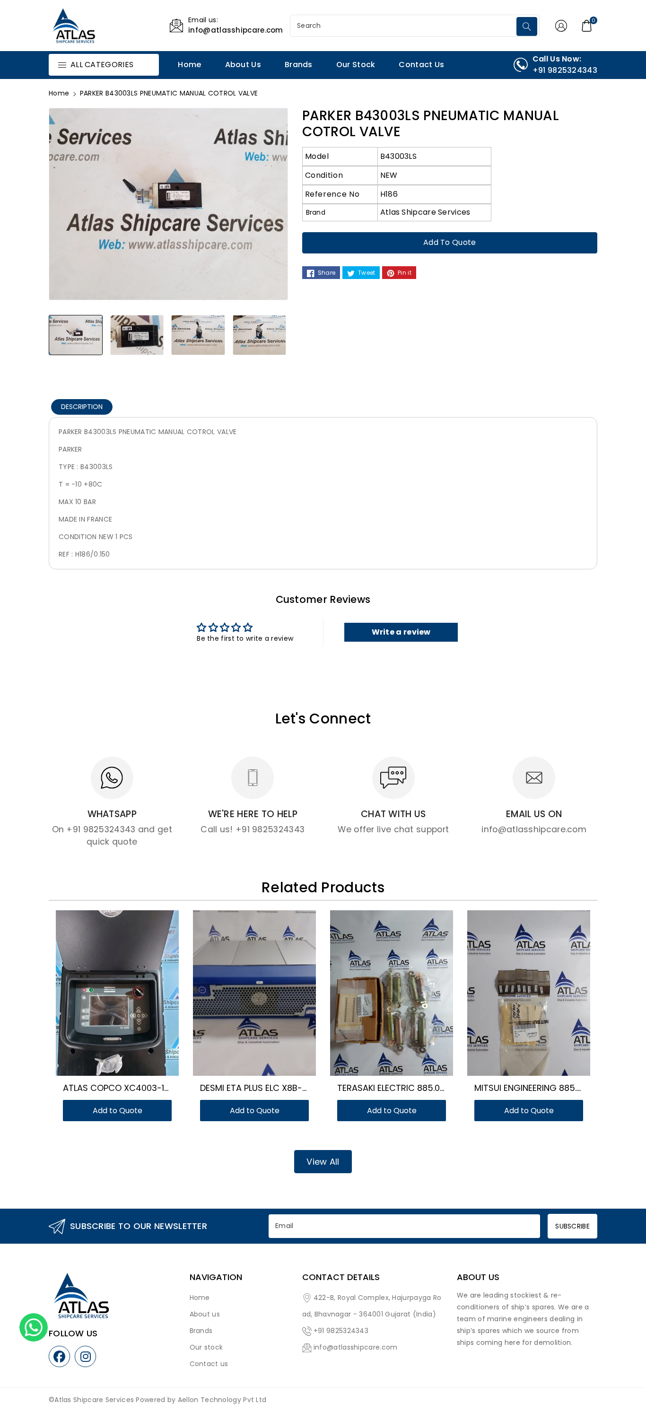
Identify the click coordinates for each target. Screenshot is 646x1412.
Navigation (216, 1277)
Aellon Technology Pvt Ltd (222, 1399)
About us (205, 1314)
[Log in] (561, 25)
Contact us (209, 1363)
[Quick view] (129, 998)
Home (59, 93)
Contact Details (341, 1277)
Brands (201, 1330)
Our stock (206, 1347)
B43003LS (398, 156)
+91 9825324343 (341, 1330)
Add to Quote (449, 242)
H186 (389, 194)
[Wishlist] (106, 998)
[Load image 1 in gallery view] (76, 335)
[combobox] (404, 25)
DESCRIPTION (82, 406)
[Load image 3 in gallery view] (198, 335)
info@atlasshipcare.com (356, 1347)
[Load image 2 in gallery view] (137, 335)
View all (322, 1162)
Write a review (401, 632)
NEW (389, 175)
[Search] (526, 26)
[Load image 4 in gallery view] (260, 335)
